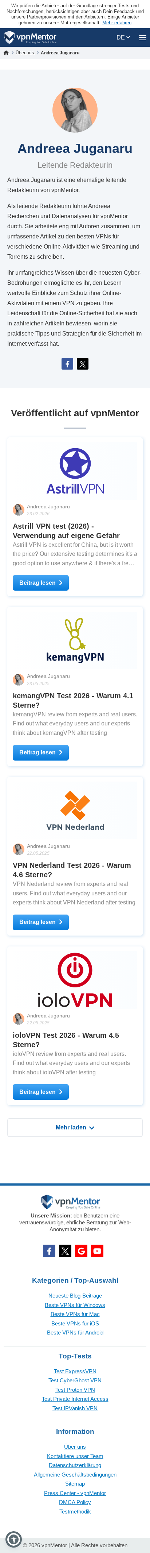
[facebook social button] (49, 1251)
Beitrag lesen (37, 583)
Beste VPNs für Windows (75, 1305)
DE (121, 37)
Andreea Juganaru (48, 506)
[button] (13, 1539)
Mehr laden (71, 1127)
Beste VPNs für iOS (75, 1323)
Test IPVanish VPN (75, 1408)
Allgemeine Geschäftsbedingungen (75, 1474)
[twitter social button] (65, 1251)
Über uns (75, 1447)
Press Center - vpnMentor (75, 1493)
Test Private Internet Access (75, 1399)
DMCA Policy (75, 1502)
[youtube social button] (97, 1251)
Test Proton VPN (75, 1390)
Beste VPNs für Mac (75, 1314)
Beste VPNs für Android (75, 1332)
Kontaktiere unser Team (75, 1456)
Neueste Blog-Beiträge (75, 1295)
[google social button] (81, 1251)
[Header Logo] (30, 37)
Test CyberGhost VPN (75, 1380)
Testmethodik (75, 1511)
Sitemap (75, 1484)
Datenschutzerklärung (75, 1465)
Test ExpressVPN (75, 1371)
